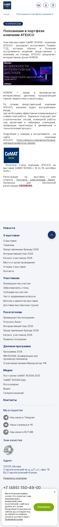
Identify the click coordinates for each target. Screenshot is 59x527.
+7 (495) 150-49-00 (22, 487)
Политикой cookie (14, 519)
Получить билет (12, 321)
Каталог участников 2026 (17, 258)
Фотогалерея (11, 384)
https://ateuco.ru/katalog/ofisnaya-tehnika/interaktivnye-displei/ (29, 141)
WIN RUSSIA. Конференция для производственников (20, 357)
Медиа (7, 370)
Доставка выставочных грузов (21, 305)
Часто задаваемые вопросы (19, 296)
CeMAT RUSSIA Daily (14, 379)
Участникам (11, 278)
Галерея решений (13, 393)
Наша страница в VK (21, 424)
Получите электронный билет (35, 179)
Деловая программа (17, 346)
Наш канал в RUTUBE (21, 432)
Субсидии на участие (15, 292)
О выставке (11, 235)
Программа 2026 (12, 351)
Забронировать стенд (16, 287)
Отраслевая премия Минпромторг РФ (25, 363)
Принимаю (44, 507)
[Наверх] (52, 235)
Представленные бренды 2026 (21, 249)
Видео (6, 388)
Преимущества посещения (18, 317)
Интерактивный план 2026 (18, 253)
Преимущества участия (16, 283)
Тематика (8, 245)
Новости (9, 228)
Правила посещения (14, 339)
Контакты (8, 271)
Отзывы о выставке (14, 266)
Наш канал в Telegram (22, 417)
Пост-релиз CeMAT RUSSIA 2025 (21, 375)
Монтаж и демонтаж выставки (20, 300)
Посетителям (12, 312)
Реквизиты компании (15, 478)
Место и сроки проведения (19, 262)
